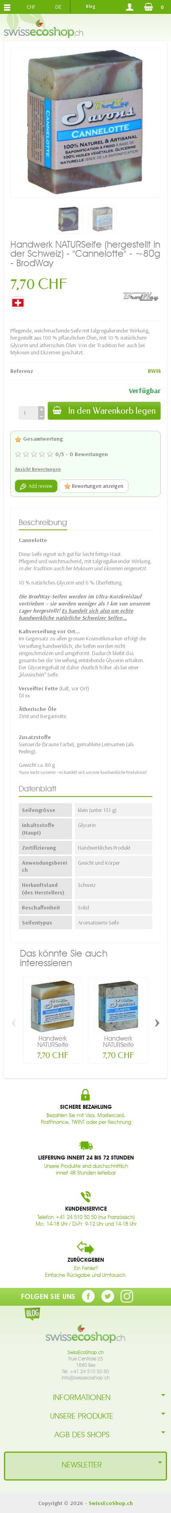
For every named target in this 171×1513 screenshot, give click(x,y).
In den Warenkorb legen (112, 410)
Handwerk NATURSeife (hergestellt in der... (53, 1048)
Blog (90, 6)
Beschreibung (43, 522)
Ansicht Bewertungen (38, 469)
